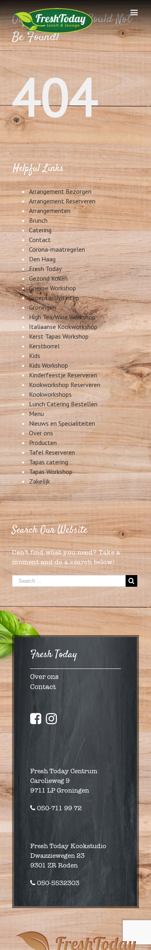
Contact (40, 240)
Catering (40, 230)
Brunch (38, 220)
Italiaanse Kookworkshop (63, 327)
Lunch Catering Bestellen (63, 404)
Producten (43, 443)
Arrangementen (49, 211)
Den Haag (42, 259)
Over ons (41, 433)
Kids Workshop (48, 365)
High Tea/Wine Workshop (62, 317)
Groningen (42, 307)
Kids (34, 356)
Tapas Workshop (50, 472)
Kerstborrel (44, 346)
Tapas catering (48, 462)
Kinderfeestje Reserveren (63, 375)
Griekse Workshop (52, 288)
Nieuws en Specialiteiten (62, 423)
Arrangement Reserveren (62, 201)
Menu (36, 414)
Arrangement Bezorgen (60, 191)
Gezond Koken (48, 278)
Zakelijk (39, 481)
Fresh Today (45, 269)
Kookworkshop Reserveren (64, 385)
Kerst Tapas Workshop (59, 336)
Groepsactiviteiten (54, 298)
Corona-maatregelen (57, 249)
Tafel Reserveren (52, 452)
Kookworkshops (50, 394)
